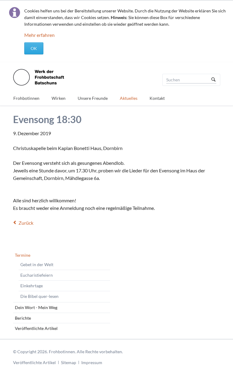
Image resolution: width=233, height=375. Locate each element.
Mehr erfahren (39, 35)
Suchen (213, 80)
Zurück (26, 223)
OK (34, 48)
